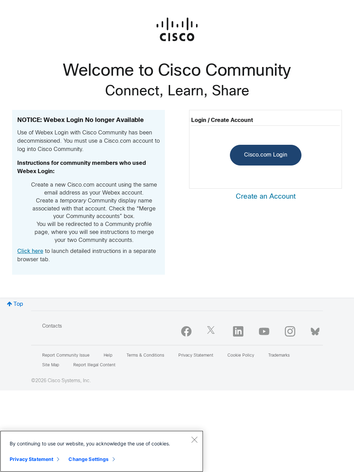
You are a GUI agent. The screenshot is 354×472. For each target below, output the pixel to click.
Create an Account (266, 196)
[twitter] (212, 331)
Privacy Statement (31, 459)
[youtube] (264, 331)
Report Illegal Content (94, 365)
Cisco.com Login (265, 155)
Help (108, 355)
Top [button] (18, 304)
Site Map (50, 365)
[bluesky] (315, 330)
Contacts (52, 326)
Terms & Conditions (145, 355)
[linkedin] (238, 331)
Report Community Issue (66, 355)
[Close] (194, 439)
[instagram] (290, 331)
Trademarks (279, 355)
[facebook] (186, 331)
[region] (101, 451)
